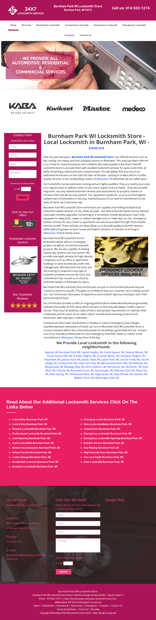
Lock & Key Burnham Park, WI (29, 424)
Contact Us (85, 35)
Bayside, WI (51, 352)
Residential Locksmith (48, 25)
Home (13, 25)
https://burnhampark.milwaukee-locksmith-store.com (89, 599)
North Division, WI (95, 367)
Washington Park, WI (107, 377)
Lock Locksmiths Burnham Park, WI (33, 443)
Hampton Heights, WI (133, 356)
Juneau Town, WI (90, 359)
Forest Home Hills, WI (59, 356)
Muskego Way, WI (74, 367)
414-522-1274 (138, 8)
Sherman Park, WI (124, 370)
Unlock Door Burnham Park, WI (102, 429)
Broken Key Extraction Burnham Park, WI (36, 447)
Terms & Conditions (66, 609)
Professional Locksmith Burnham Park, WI (36, 433)
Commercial (62, 605)
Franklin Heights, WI (84, 356)
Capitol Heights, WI (92, 352)
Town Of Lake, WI (123, 374)
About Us (26, 25)
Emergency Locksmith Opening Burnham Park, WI (113, 438)
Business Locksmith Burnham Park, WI (34, 466)
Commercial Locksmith (77, 25)
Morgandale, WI (54, 367)
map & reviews (114, 595)
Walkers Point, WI (84, 377)
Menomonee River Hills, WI (116, 363)
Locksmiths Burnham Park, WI (29, 419)
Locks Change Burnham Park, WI (31, 457)
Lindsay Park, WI (67, 363)
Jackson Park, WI (71, 359)
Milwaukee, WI (104, 179)
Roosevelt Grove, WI (82, 370)
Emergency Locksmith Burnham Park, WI (107, 433)
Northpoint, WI (115, 367)
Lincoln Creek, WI (130, 359)
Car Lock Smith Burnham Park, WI (103, 457)
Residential (48, 605)
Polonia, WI (63, 370)
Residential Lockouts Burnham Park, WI (35, 462)
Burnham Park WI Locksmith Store (93, 157)
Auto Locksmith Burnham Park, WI (104, 462)
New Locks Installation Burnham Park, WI (107, 424)
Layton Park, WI (110, 359)
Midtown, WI (140, 363)
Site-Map (94, 609)
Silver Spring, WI (58, 374)
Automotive (77, 605)
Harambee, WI (52, 359)
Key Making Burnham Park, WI (101, 447)
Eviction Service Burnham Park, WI (104, 443)
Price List (83, 609)
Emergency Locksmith (134, 25)
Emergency (91, 605)
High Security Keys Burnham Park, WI (106, 452)
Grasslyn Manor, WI (108, 356)
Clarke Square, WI (114, 352)
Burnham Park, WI (69, 352)
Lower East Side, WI (89, 363)
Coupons (69, 35)
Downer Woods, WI (136, 352)
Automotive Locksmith (105, 25)
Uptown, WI (140, 374)
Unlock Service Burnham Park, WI (31, 452)
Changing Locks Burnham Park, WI (104, 419)
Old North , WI (134, 367)
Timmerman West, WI (81, 374)
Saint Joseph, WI (104, 370)
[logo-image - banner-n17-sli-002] (78, 65)
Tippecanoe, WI (103, 374)
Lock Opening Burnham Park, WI (31, 438)
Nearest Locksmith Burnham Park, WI (33, 429)
